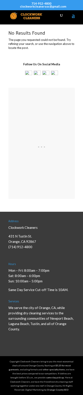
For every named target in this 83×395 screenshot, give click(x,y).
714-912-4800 (41, 3)
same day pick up (55, 377)
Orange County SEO (58, 389)
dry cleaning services (38, 313)
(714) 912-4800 (20, 247)
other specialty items (54, 369)
